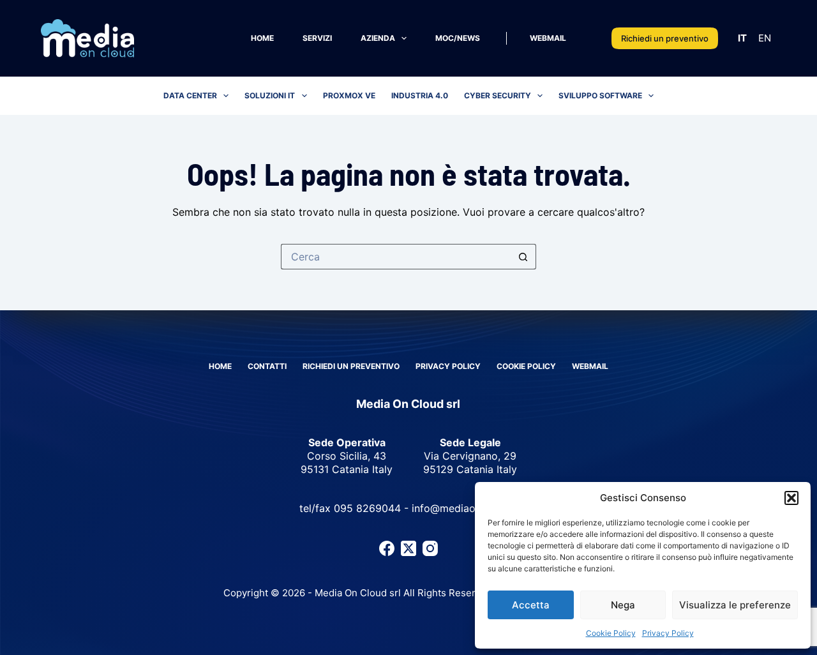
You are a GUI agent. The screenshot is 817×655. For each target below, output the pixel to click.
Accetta (531, 605)
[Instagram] (430, 548)
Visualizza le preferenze (735, 605)
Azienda (378, 38)
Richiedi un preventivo (664, 38)
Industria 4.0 (419, 95)
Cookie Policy (611, 633)
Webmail (548, 38)
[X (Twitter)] (408, 548)
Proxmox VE (349, 95)
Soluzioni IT (269, 95)
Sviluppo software (600, 95)
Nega (623, 605)
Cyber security (497, 95)
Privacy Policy (668, 633)
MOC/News (457, 38)
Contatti (267, 366)
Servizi (317, 38)
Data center (190, 95)
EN (764, 38)
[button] (791, 498)
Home (262, 38)
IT (742, 38)
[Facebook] (386, 548)
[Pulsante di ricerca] (523, 256)
